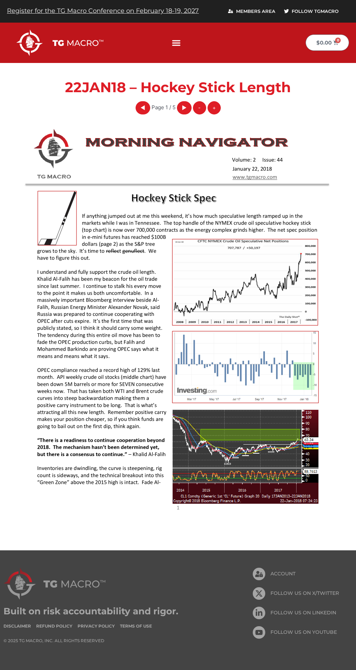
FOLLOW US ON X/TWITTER (304, 593)
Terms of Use (136, 626)
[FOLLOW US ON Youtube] (259, 632)
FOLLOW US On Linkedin (303, 612)
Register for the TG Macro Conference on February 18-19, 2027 (103, 11)
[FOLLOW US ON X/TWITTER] (259, 593)
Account (283, 574)
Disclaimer (17, 626)
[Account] (259, 574)
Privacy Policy (96, 626)
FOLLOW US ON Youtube (303, 632)
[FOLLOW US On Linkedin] (259, 613)
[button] (176, 42)
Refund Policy (54, 626)
